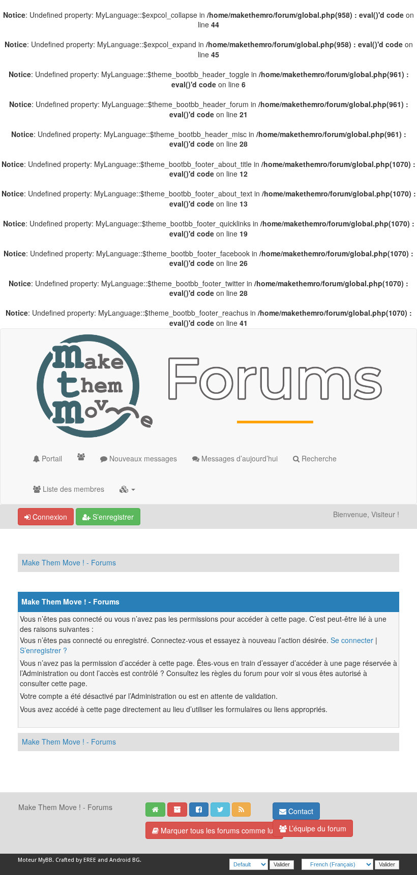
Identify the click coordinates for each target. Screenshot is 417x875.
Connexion (49, 517)
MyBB (45, 860)
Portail (51, 458)
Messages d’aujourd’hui (238, 458)
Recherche (318, 458)
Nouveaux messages (142, 458)
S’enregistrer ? (43, 650)
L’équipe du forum (316, 828)
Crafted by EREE (75, 860)
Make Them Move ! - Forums (69, 562)
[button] (127, 489)
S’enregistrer (112, 517)
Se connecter (352, 640)
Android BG (124, 860)
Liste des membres (72, 489)
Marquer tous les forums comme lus (218, 830)
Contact (299, 811)
